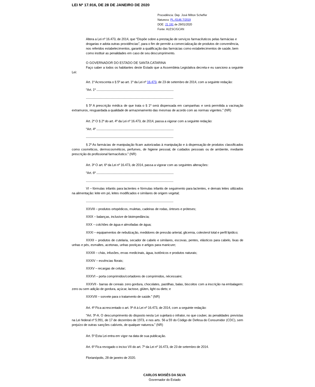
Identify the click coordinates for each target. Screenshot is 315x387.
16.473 (151, 82)
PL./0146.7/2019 (180, 19)
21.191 (169, 24)
